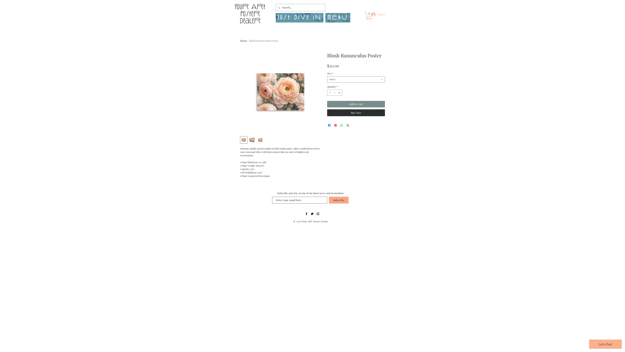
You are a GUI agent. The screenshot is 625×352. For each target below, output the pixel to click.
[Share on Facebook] (329, 125)
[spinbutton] (335, 92)
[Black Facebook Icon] (306, 214)
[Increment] (340, 92)
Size (330, 73)
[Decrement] (330, 92)
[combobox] (356, 79)
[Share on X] (348, 125)
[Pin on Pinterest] (335, 125)
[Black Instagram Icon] (318, 214)
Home (243, 40)
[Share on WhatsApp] (342, 125)
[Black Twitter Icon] (312, 214)
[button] (337, 17)
